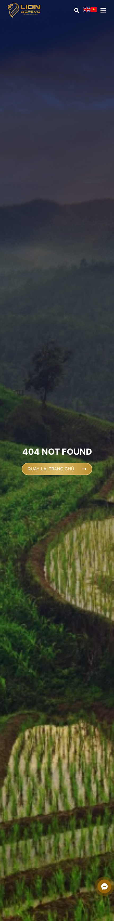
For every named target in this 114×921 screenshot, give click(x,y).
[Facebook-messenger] (104, 886)
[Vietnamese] (93, 10)
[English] (87, 10)
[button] (76, 10)
